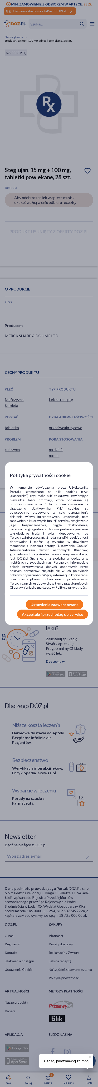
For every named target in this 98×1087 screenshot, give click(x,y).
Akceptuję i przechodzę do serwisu (52, 614)
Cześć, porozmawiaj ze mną (66, 1061)
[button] (89, 1056)
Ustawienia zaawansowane (54, 604)
